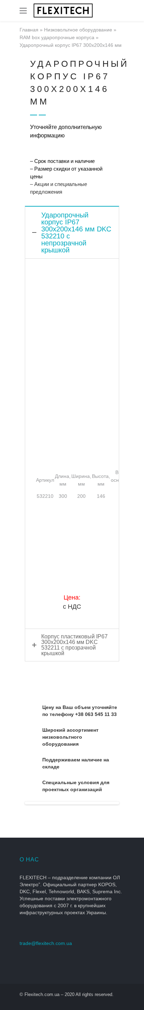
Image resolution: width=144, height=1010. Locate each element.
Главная (29, 30)
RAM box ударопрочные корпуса (57, 37)
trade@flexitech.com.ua (46, 943)
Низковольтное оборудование (78, 30)
